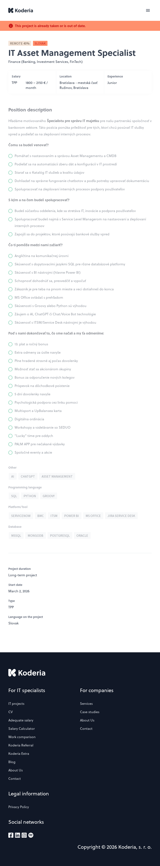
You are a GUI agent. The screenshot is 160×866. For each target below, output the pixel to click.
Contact (14, 778)
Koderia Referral (20, 745)
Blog (11, 762)
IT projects (16, 703)
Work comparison (22, 737)
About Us (15, 770)
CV (10, 712)
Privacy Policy (18, 807)
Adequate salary (20, 720)
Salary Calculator (21, 728)
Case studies (89, 712)
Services (86, 703)
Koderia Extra (18, 753)
